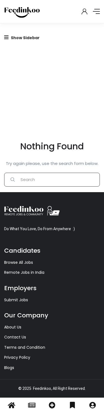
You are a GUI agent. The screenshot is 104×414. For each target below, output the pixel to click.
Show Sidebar (25, 38)
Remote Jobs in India (24, 272)
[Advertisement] (52, 88)
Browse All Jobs (18, 262)
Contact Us (15, 337)
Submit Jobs (16, 300)
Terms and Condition (24, 347)
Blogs (9, 367)
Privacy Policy (17, 357)
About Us (12, 327)
